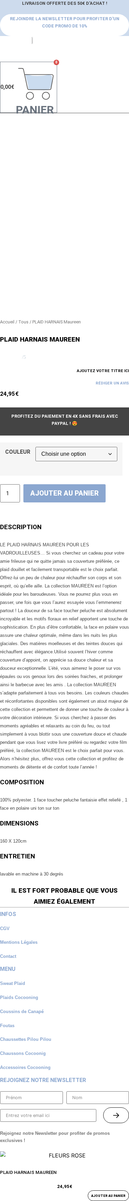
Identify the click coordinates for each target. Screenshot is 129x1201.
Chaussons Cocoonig (23, 1053)
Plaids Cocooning (19, 997)
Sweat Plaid (12, 983)
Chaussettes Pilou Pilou (25, 1039)
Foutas (7, 1025)
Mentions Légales (18, 942)
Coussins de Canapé (22, 1011)
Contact (8, 956)
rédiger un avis (112, 383)
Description (21, 527)
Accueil (7, 321)
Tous (23, 321)
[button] (2, 53)
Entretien (17, 856)
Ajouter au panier (64, 493)
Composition (22, 782)
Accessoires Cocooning (25, 1067)
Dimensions (19, 823)
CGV (5, 928)
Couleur (17, 452)
